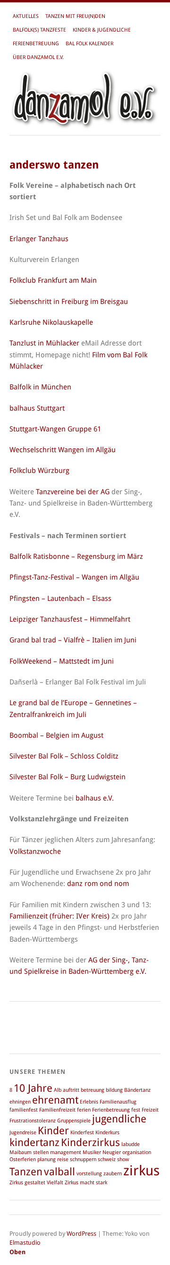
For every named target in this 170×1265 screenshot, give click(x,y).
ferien (84, 1110)
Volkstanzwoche (35, 851)
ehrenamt (55, 1100)
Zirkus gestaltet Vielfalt (36, 1183)
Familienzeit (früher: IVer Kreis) (59, 916)
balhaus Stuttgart (37, 408)
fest (135, 1110)
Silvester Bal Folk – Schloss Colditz (64, 756)
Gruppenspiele (74, 1121)
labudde (130, 1144)
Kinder (53, 1131)
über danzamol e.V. (38, 57)
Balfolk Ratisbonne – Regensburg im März (76, 556)
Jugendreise (22, 1133)
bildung (114, 1090)
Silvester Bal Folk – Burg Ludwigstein (67, 777)
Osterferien (22, 1159)
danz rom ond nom (98, 883)
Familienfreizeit (57, 1110)
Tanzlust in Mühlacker (44, 343)
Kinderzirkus (90, 1142)
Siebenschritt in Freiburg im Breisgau (68, 301)
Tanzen (25, 1172)
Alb (57, 1090)
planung (46, 1159)
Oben (17, 1252)
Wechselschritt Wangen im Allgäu (62, 450)
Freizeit (150, 1110)
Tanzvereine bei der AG (73, 492)
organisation (136, 1152)
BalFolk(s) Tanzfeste (39, 30)
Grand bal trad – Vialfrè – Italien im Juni (72, 640)
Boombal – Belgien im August (56, 735)
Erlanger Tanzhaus (38, 239)
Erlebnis (89, 1102)
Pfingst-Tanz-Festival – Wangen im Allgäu (74, 577)
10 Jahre (33, 1088)
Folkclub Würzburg (39, 470)
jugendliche (119, 1119)
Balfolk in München (40, 387)
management (65, 1152)
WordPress (81, 1233)
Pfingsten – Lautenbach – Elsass (60, 598)
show (123, 1159)
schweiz (107, 1159)
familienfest (23, 1110)
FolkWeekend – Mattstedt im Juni (61, 661)
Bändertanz (137, 1090)
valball (59, 1172)
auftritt (71, 1090)
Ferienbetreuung (36, 44)
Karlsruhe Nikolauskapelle (51, 322)
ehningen (20, 1102)
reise (62, 1159)
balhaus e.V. (95, 798)
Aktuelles (26, 16)
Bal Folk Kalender (89, 44)
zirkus (141, 1171)
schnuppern (83, 1159)
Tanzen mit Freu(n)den (75, 16)
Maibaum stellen (29, 1152)
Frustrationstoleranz (32, 1121)
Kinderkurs (107, 1133)
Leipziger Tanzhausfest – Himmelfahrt (69, 619)
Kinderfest (82, 1133)
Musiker (92, 1152)
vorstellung (89, 1174)
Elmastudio (25, 1242)
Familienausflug (118, 1102)
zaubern (112, 1174)
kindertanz (34, 1142)
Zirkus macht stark (86, 1183)
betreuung (92, 1090)
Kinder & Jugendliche (102, 30)
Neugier (111, 1152)
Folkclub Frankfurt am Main (53, 280)
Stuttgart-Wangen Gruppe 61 (55, 429)
